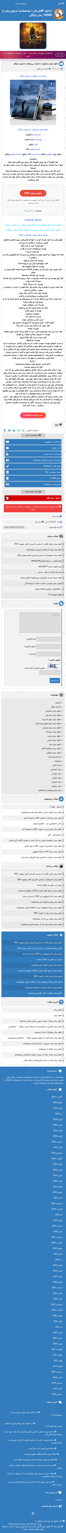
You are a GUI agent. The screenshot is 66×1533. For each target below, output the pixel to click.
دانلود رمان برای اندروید (51, 719)
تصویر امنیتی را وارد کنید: (34, 668)
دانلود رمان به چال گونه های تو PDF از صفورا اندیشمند (40, 890)
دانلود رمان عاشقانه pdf (51, 748)
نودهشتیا (58, 1500)
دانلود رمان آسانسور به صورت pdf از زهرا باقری (43, 846)
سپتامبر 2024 (56, 1203)
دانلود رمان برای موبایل (52, 727)
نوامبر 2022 (57, 1293)
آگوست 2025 (56, 1158)
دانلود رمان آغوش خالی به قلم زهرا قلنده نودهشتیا (41, 812)
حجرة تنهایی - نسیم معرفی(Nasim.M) (46, 561)
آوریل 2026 (57, 1119)
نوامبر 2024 (57, 1192)
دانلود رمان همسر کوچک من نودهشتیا (46, 902)
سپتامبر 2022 (56, 1304)
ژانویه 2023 (57, 1282)
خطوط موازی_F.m (55, 594)
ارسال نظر (38, 522)
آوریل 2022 (57, 1332)
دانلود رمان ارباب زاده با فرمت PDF (48, 913)
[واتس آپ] (23, 431)
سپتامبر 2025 (56, 1153)
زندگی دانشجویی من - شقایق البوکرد (47, 823)
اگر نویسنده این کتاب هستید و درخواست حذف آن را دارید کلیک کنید (31, 508)
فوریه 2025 (57, 1181)
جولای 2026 (57, 1102)
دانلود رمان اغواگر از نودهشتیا (50, 1049)
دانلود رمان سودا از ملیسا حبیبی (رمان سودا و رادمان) (41, 1021)
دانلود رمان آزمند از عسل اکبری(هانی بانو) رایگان (42, 1060)
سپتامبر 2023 (56, 1237)
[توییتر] (9, 431)
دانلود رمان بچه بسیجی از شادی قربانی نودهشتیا (42, 1043)
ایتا (32, 210)
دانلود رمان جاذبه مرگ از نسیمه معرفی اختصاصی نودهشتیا (38, 1054)
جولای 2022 (57, 1315)
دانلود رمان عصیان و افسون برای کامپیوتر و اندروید (41, 857)
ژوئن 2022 (58, 1321)
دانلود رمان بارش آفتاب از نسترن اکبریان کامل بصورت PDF (38, 544)
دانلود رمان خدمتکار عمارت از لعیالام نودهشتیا (43, 987)
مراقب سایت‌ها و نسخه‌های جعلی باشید (27, 54)
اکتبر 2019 (58, 1388)
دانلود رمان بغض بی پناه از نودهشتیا (47, 919)
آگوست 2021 (56, 1349)
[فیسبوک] (5, 431)
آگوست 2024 (56, 1209)
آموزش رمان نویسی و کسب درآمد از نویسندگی (43, 583)
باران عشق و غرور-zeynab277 (50, 566)
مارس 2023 (57, 1271)
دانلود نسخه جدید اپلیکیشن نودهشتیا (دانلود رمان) (41, 577)
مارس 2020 (57, 1377)
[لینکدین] (14, 431)
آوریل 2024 (57, 1220)
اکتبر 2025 (58, 1147)
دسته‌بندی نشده (54, 757)
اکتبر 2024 (58, 1198)
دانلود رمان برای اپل (53, 715)
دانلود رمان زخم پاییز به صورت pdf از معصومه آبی (42, 829)
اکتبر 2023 (58, 1231)
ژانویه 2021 (57, 1366)
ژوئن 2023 (58, 1254)
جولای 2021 (57, 1355)
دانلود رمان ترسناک (53, 732)
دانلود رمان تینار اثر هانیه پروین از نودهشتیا (44, 549)
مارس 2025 (57, 1175)
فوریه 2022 (57, 1344)
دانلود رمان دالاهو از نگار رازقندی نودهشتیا (45, 993)
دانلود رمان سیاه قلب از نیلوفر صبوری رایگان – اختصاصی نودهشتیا (35, 1038)
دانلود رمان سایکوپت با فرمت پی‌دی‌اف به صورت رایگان (35, 63)
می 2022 (58, 1327)
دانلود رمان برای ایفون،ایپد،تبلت (48, 723)
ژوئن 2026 (58, 1108)
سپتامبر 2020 (56, 1372)
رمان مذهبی (56, 786)
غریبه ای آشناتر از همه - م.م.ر (50, 572)
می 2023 (58, 1259)
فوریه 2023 (57, 1276)
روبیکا (26, 210)
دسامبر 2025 (57, 1141)
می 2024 (58, 1214)
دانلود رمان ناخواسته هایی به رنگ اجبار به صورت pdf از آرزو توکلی (35, 840)
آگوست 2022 (56, 1310)
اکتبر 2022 (58, 1299)
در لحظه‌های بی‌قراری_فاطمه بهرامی (48, 589)
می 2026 (58, 1113)
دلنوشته (57, 761)
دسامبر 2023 (57, 1226)
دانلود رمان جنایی (54, 740)
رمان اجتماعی (55, 769)
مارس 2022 (57, 1338)
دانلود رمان (58, 1010)
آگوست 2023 (56, 1243)
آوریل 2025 (57, 1170)
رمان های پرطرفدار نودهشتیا (49, 790)
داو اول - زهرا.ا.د (55, 806)
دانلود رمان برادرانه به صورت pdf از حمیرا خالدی (43, 818)
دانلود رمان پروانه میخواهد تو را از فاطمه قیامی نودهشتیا (39, 907)
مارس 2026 (57, 1125)
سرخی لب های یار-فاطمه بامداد (49, 885)
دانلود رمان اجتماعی (53, 711)
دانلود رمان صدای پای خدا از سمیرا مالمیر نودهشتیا (41, 924)
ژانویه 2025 (57, 1186)
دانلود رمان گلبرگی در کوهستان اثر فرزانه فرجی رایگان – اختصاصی (35, 1026)
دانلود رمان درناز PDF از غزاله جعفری (47, 851)
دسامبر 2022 (57, 1287)
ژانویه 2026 (57, 1136)
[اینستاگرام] (33, 1513)
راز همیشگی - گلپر (55, 835)
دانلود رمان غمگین (42, 69)
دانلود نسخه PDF (33, 193)
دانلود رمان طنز (55, 744)
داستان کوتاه (56, 707)
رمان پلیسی (56, 773)
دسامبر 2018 (57, 1394)
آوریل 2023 (57, 1265)
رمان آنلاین (56, 765)
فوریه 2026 (57, 1130)
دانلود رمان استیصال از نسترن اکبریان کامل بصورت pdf (40, 555)
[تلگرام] (18, 431)
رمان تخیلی (56, 778)
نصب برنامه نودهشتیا (33, 415)
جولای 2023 (57, 1248)
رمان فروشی (56, 782)
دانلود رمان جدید (54, 736)
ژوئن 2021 (58, 1360)
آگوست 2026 (56, 1097)
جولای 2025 (57, 1164)
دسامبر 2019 (57, 1383)
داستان (58, 702)
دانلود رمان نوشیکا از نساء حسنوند (48, 1032)
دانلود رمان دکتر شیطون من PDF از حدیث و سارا (42, 896)
